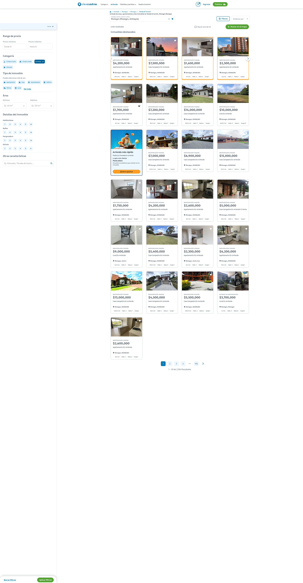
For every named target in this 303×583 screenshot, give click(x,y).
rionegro (125, 12)
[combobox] (240, 19)
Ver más (27, 89)
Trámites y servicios (127, 4)
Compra (104, 4)
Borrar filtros (10, 580)
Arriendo (114, 4)
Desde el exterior (144, 4)
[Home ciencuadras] (88, 4)
